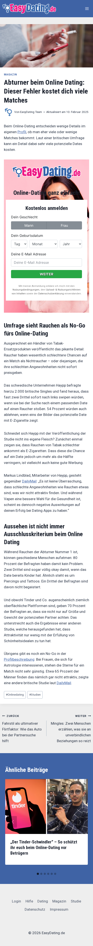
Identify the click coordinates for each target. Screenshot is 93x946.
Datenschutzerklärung (51, 293)
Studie (76, 901)
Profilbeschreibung (19, 659)
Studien (35, 694)
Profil (22, 132)
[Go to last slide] (13, 822)
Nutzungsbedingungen (26, 289)
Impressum (59, 909)
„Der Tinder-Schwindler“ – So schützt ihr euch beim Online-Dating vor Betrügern (43, 847)
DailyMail (29, 481)
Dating (42, 901)
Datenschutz (35, 909)
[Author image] (8, 112)
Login (16, 901)
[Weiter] (80, 822)
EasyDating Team (31, 112)
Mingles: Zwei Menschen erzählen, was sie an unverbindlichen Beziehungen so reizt (71, 728)
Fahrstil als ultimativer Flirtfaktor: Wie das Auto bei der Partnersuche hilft (22, 728)
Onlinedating (15, 694)
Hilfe (29, 901)
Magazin (10, 74)
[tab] (38, 874)
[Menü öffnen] (87, 8)
